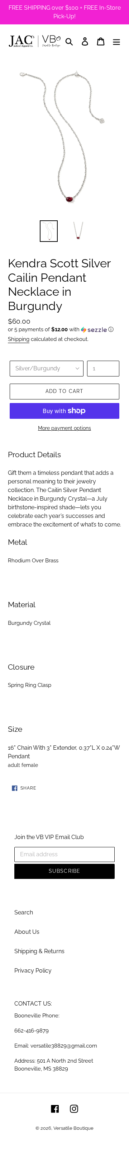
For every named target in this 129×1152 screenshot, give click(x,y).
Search (23, 912)
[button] (64, 329)
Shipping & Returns (39, 951)
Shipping (18, 339)
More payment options (64, 428)
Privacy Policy (33, 970)
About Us (26, 931)
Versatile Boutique (73, 1128)
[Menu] (116, 41)
